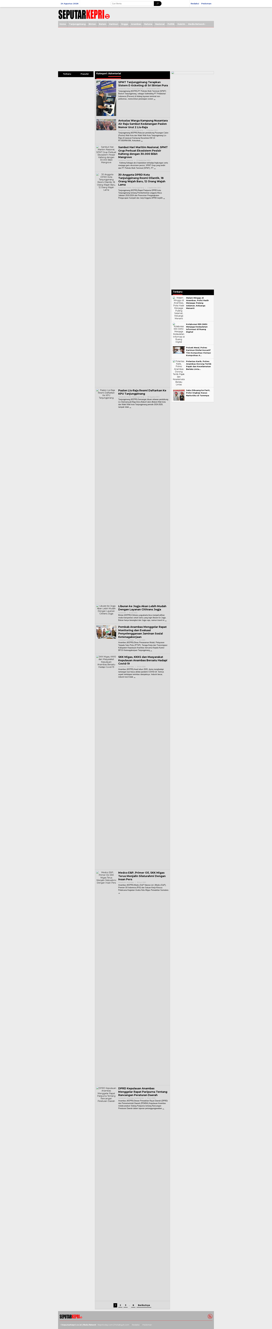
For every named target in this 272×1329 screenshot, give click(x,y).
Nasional (130, 160)
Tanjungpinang (137, 89)
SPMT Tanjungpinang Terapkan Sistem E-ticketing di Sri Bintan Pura (143, 84)
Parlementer (139, 1098)
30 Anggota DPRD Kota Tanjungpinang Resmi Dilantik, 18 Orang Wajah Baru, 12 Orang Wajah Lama (141, 179)
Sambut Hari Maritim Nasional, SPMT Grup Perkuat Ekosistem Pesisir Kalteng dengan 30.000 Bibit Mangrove (143, 152)
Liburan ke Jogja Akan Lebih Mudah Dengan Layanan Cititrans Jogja (142, 608)
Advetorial (122, 89)
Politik (129, 188)
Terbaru (67, 74)
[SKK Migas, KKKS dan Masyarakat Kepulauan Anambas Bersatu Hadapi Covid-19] (134, 677)
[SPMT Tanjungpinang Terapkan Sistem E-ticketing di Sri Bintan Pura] (154, 99)
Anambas (130, 640)
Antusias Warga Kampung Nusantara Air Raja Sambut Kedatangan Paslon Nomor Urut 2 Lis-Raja (143, 124)
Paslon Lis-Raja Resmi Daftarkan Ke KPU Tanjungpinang (142, 392)
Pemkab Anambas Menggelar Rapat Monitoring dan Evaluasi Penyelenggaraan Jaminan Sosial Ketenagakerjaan (142, 631)
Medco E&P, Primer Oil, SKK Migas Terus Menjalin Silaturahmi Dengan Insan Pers (142, 876)
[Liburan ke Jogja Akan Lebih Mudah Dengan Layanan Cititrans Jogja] (166, 620)
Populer (85, 74)
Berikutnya (144, 1305)
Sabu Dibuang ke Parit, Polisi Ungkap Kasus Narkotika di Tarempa (198, 392)
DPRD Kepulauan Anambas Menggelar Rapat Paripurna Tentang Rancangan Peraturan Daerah (142, 1092)
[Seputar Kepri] (84, 14)
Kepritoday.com (105, 1325)
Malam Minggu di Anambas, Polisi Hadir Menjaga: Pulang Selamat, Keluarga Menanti (197, 303)
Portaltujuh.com (121, 1325)
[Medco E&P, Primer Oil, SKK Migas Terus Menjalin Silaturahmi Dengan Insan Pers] (119, 893)
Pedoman (147, 1325)
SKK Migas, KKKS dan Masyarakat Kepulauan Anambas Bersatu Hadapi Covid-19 (142, 660)
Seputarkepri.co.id (71, 1325)
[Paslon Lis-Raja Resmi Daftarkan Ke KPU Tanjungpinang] (130, 407)
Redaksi (135, 1325)
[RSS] (209, 1317)
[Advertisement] (136, 48)
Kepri (128, 89)
